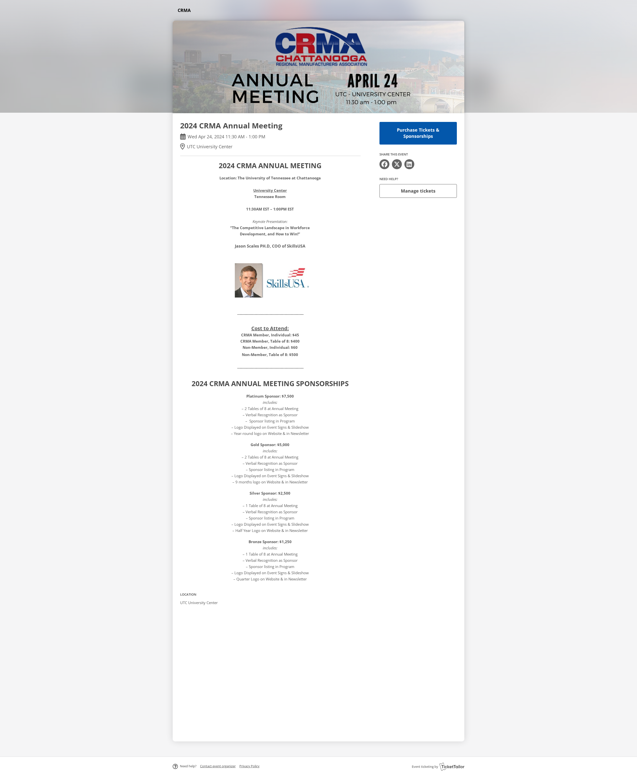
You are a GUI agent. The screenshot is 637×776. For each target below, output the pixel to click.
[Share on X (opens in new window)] (397, 164)
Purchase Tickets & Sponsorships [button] (418, 133)
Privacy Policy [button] (249, 766)
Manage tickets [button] (418, 191)
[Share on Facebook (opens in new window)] (384, 164)
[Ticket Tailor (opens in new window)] (451, 766)
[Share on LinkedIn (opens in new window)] (409, 164)
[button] (218, 766)
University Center (270, 190)
